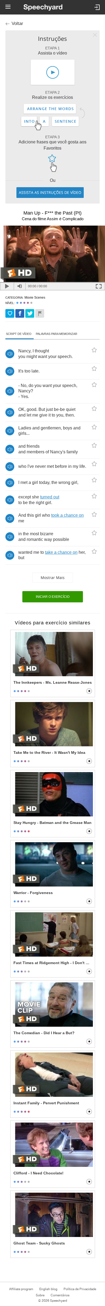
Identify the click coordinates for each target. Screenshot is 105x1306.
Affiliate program (21, 1289)
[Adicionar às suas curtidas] (9, 313)
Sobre (40, 1295)
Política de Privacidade (80, 1289)
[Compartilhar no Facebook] (19, 313)
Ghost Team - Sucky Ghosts (39, 1243)
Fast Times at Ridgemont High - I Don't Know (53, 963)
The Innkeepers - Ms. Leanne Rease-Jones (52, 682)
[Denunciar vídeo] (39, 313)
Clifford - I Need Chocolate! (38, 1173)
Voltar (17, 23)
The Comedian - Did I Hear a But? (44, 1033)
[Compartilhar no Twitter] (29, 313)
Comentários (60, 1295)
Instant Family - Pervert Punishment (46, 1103)
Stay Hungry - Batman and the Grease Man (52, 822)
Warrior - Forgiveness (33, 893)
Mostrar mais (53, 577)
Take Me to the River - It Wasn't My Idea (49, 752)
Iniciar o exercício (52, 597)
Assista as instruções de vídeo (50, 192)
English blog (48, 1289)
